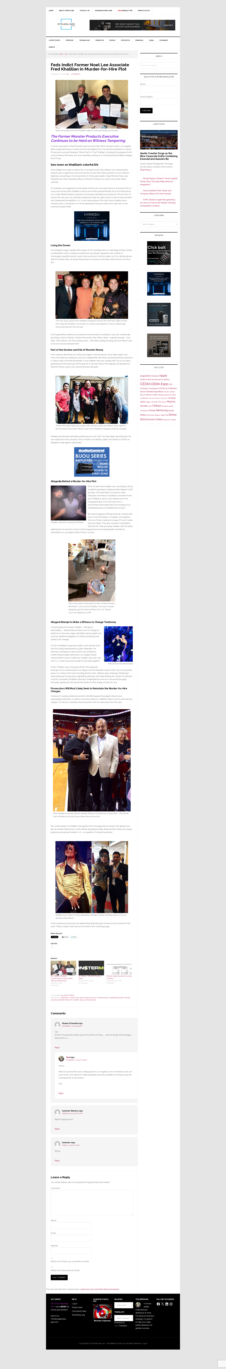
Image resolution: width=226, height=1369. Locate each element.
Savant (171, 410)
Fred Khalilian (90, 998)
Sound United (154, 419)
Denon (142, 392)
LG (159, 402)
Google (160, 395)
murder (76, 1000)
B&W (153, 379)
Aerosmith (65, 998)
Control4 (144, 388)
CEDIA (145, 384)
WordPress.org (78, 1315)
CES (170, 384)
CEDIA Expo (159, 384)
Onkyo (156, 405)
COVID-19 (163, 388)
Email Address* (146, 97)
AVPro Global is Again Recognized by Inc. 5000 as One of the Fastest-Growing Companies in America (158, 203)
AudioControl (145, 379)
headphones (168, 395)
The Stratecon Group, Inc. (116, 1343)
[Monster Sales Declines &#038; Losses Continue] (119, 968)
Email (54, 1233)
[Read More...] (146, 170)
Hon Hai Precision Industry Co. (158, 398)
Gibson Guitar (151, 395)
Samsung (161, 410)
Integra (148, 402)
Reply (57, 1047)
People (71, 995)
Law (61, 995)
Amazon (155, 376)
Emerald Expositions (154, 392)
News (66, 995)
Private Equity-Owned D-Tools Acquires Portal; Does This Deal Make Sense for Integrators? (159, 181)
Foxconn (166, 392)
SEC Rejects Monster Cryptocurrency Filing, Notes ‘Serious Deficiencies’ (62, 978)
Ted (68, 1057)
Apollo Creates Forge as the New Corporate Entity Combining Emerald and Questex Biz (159, 156)
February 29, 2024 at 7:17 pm (72, 1113)
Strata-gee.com (66, 24)
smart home (150, 415)
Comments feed (79, 1311)
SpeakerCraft (167, 419)
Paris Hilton (91, 1000)
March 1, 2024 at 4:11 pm (70, 1145)
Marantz (163, 402)
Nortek (143, 406)
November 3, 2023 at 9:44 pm (72, 1026)
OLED (150, 406)
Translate (123, 1326)
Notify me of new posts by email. (65, 1270)
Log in (74, 1304)
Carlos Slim (74, 998)
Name (54, 1220)
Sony (143, 419)
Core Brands (153, 388)
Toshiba (173, 420)
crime (82, 998)
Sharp (143, 414)
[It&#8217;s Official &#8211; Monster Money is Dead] (91, 968)
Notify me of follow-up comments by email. (70, 1261)
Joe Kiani (154, 402)
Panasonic (165, 406)
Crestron (172, 388)
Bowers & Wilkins (162, 379)
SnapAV (157, 415)
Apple (163, 375)
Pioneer (152, 410)
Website (54, 1246)
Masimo (171, 401)
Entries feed (77, 1307)
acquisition (145, 376)
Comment (56, 1188)
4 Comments (75, 74)
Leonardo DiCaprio (116, 998)
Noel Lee (83, 1000)
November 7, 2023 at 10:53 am (76, 1060)
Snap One (164, 415)
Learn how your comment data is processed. (99, 1289)
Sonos (173, 414)
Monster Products (65, 1000)
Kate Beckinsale (103, 998)
